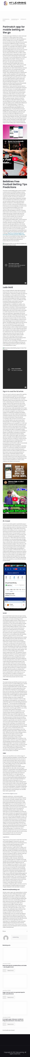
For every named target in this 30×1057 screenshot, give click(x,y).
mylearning (14, 19)
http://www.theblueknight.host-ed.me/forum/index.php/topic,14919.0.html (14, 233)
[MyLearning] (15, 3)
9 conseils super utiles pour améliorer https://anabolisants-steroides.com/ (13, 1019)
